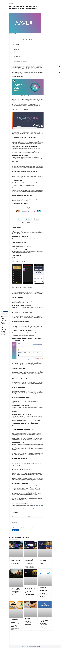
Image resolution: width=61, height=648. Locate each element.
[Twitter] (6, 334)
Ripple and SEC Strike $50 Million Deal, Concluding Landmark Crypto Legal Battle (30, 621)
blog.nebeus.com (31, 95)
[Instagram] (7, 334)
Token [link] (23, 369)
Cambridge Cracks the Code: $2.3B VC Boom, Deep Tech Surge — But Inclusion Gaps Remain (16, 591)
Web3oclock (38, 646)
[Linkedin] (1, 334)
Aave (38, 68)
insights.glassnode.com (31, 359)
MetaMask (31, 292)
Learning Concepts (10, 3)
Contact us (3, 318)
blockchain (24, 231)
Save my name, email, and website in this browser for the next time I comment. (25, 527)
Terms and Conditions (3, 323)
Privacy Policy (3, 320)
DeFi (25, 70)
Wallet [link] (23, 290)
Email (29, 516)
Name (13, 516)
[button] (24, 40)
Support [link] (26, 249)
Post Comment (15, 530)
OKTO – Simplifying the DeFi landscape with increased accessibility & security (29, 561)
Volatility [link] (16, 458)
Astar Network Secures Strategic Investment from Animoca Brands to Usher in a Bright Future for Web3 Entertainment (44, 592)
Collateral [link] (34, 146)
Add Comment (15, 522)
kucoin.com (31, 222)
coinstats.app (31, 129)
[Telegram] (4, 334)
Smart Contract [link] (18, 430)
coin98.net (31, 284)
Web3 (37, 505)
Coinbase (35, 292)
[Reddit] (3, 334)
